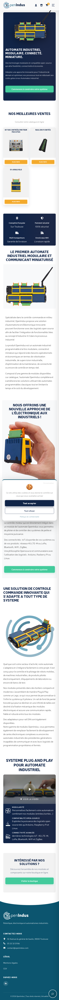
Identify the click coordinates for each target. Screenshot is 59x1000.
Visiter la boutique (29, 880)
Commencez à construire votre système (29, 89)
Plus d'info (16, 162)
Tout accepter (29, 503)
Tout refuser (29, 511)
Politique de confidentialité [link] (29, 516)
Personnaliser (48, 483)
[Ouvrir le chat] (53, 994)
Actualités (45, 996)
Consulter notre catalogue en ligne (29, 122)
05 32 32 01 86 (13, 943)
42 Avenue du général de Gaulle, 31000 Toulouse (27, 939)
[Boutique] (41, 5)
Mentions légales (10, 963)
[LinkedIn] (5, 983)
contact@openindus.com (17, 948)
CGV (5, 968)
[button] (29, 789)
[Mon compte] (36, 5)
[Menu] (53, 5)
